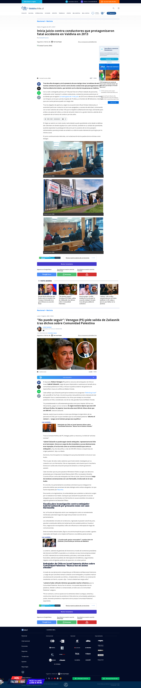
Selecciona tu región (30, 1)
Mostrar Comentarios (67, 264)
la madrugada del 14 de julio (69, 96)
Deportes (54, 13)
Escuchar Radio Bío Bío (110, 1)
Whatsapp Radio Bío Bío (112, 678)
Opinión (69, 13)
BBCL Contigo (85, 13)
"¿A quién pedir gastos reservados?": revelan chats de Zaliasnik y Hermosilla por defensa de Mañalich (75, 540)
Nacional (30, 13)
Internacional (39, 13)
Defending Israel (90, 393)
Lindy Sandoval (47, 327)
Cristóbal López (52, 333)
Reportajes (25, 667)
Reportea (60, 490)
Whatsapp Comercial (82, 678)
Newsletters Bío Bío (73, 1)
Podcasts (24, 13)
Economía (47, 13)
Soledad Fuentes (44, 38)
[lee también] (50, 428)
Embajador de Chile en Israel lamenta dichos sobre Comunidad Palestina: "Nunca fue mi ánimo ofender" (75, 425)
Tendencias (62, 13)
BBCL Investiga (76, 13)
